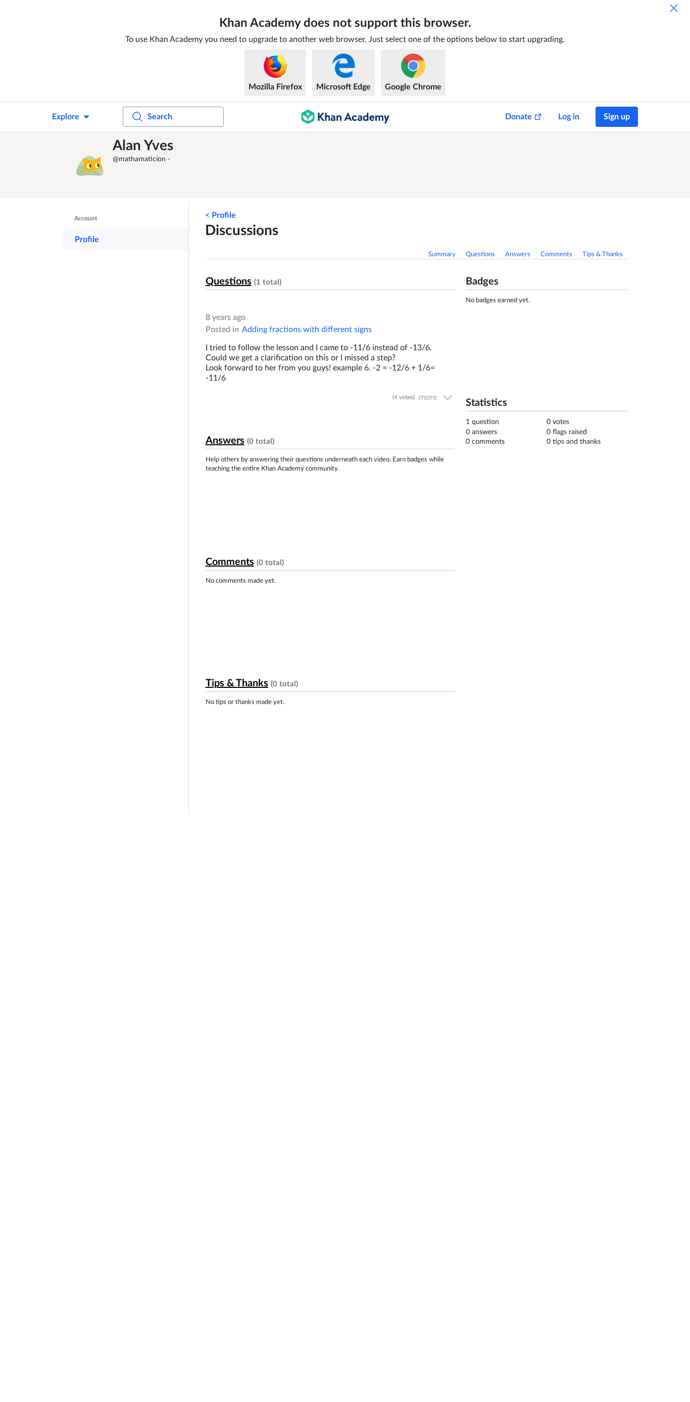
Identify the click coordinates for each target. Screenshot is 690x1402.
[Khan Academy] (345, 117)
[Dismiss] (674, 8)
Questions (480, 254)
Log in (568, 117)
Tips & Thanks (602, 254)
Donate (518, 117)
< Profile (220, 215)
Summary (442, 254)
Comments (556, 254)
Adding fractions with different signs (307, 329)
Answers (517, 254)
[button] (90, 165)
